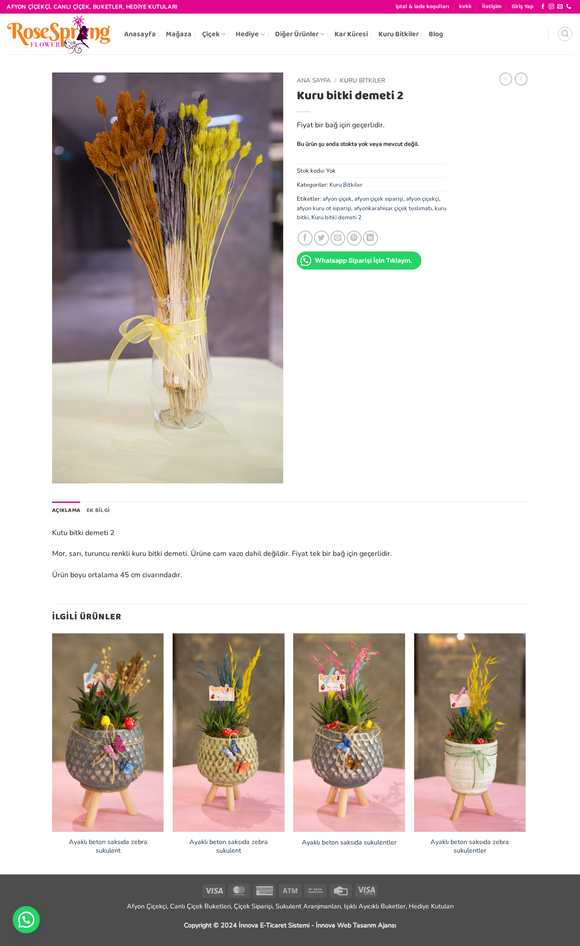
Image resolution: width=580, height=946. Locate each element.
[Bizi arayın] (568, 7)
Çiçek (211, 34)
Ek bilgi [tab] (98, 510)
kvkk (465, 6)
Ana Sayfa (314, 80)
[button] (522, 7)
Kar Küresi (351, 34)
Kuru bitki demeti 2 (336, 217)
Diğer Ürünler (297, 34)
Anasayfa (140, 34)
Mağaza (179, 34)
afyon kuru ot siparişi (324, 208)
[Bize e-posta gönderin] (560, 7)
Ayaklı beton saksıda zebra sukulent (108, 846)
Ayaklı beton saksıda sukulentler (349, 842)
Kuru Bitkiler (398, 34)
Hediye (247, 34)
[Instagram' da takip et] (551, 7)
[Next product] (505, 78)
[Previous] (52, 753)
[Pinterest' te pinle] (354, 238)
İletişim (492, 6)
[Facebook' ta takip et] (543, 7)
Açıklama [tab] (66, 510)
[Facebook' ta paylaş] (305, 238)
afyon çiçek (337, 199)
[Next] (525, 753)
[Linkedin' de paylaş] (370, 238)
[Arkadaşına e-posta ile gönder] (337, 238)
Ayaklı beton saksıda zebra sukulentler (469, 846)
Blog (436, 34)
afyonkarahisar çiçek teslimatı (393, 208)
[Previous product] (521, 78)
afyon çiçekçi (422, 199)
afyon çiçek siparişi (378, 199)
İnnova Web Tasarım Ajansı (356, 925)
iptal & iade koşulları (422, 6)
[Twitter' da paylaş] (321, 238)
